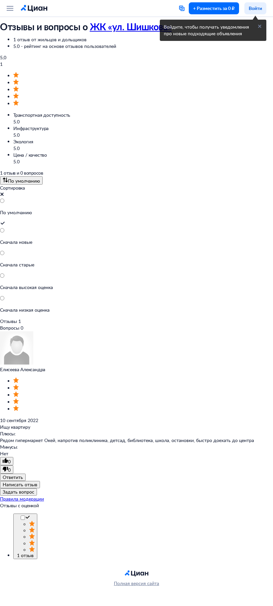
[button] (259, 26)
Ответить (13, 477)
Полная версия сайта (136, 583)
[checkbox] (27, 518)
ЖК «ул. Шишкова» (131, 26)
